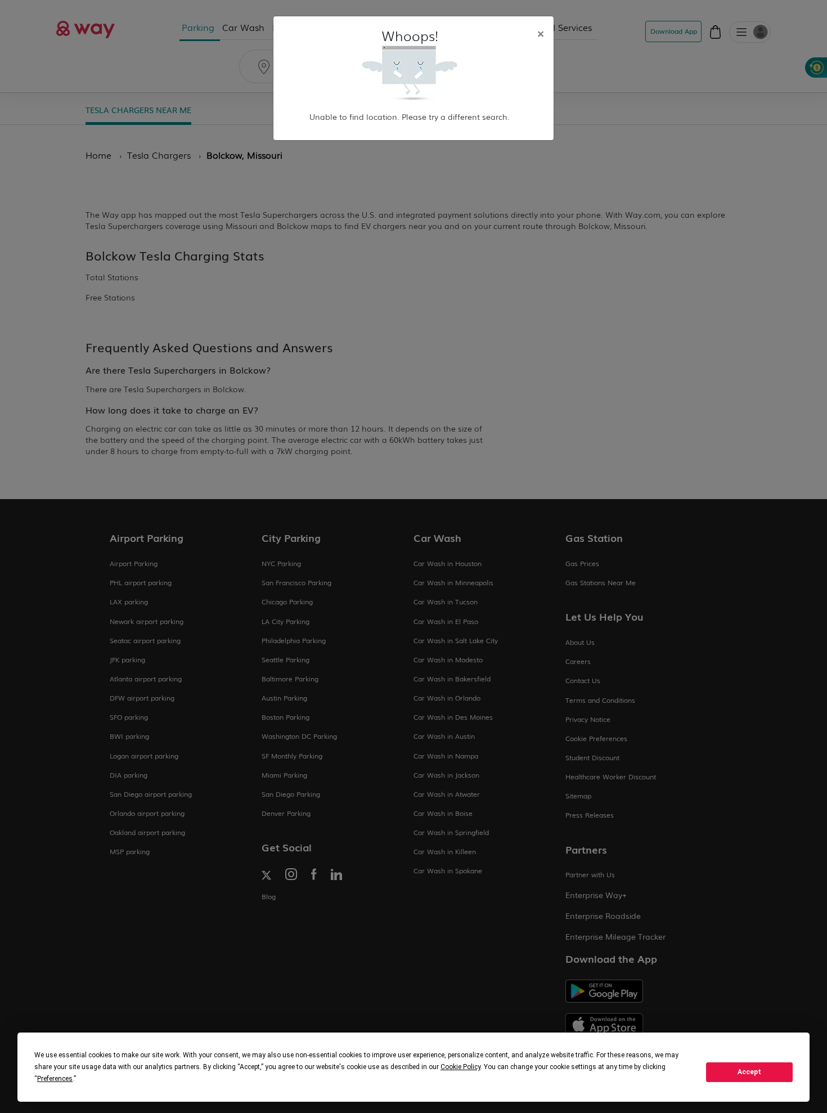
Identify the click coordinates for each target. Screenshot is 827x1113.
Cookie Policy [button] (460, 1067)
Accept (749, 1072)
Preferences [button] (55, 1079)
